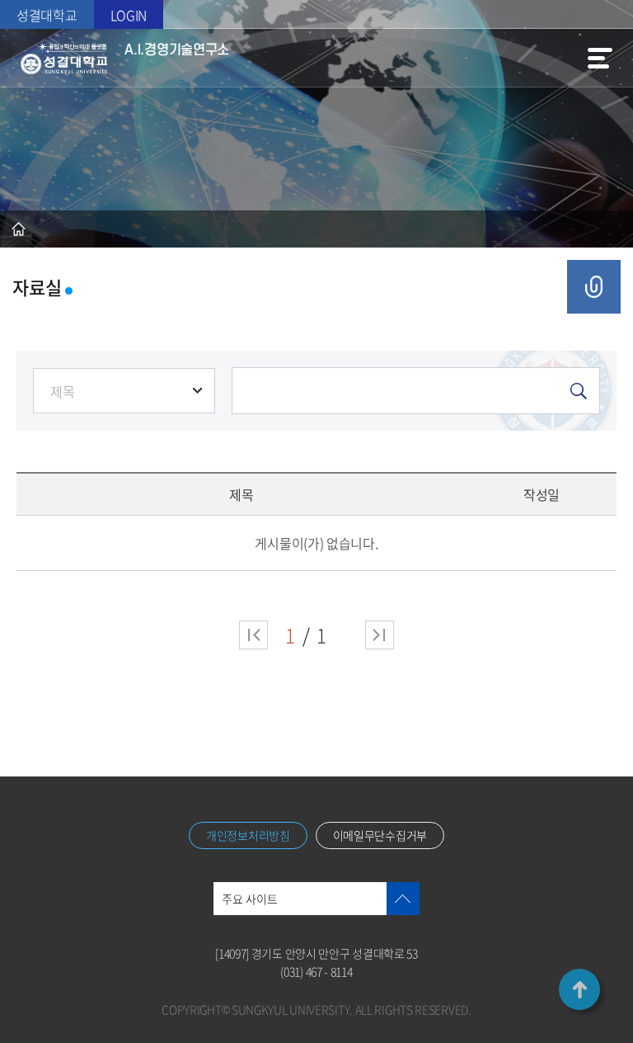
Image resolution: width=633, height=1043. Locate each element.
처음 (253, 635)
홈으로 (18, 229)
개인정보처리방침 (248, 835)
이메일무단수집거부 (380, 835)
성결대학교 (46, 15)
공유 (594, 287)
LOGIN (129, 15)
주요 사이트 (250, 898)
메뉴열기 (600, 57)
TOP (579, 989)
